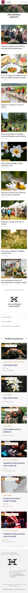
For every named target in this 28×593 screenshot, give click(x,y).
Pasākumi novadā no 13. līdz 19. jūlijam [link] (12, 106)
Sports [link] (4, 131)
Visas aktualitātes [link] (6, 321)
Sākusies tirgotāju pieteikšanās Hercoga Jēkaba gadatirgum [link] (13, 47)
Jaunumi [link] (4, 72)
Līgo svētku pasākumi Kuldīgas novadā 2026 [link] (12, 252)
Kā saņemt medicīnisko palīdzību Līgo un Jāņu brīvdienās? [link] (13, 194)
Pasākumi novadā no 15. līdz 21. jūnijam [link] (12, 223)
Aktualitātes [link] (6, 101)
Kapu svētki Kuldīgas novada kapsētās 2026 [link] (12, 164)
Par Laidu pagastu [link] (6, 317)
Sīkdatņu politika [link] (8, 589)
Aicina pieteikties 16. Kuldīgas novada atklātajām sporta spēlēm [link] (13, 135)
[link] (9, 2)
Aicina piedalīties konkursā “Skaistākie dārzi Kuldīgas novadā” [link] (14, 281)
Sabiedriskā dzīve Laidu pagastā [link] (10, 326)
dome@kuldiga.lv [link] (19, 574)
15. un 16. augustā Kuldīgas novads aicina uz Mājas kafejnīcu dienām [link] (14, 77)
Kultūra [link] (4, 43)
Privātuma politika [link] (19, 589)
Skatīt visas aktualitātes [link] (13, 290)
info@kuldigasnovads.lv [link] (18, 575)
